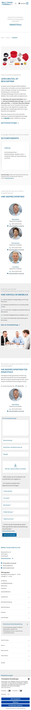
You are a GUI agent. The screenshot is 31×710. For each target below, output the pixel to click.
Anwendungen (4, 617)
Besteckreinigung (5, 607)
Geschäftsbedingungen (6, 583)
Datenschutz (4, 586)
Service (8, 37)
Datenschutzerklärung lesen (8, 531)
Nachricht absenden (9, 535)
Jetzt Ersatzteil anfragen (9, 123)
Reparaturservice (9, 178)
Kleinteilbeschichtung (6, 602)
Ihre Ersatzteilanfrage (9, 418)
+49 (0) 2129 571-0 (8, 565)
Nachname (7, 505)
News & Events (4, 650)
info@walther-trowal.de (9, 563)
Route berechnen (6, 558)
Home (2, 37)
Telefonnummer (8, 519)
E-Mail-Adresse (8, 512)
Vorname (6, 498)
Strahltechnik (4, 597)
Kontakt (3, 663)
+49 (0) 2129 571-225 (8, 568)
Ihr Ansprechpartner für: (8, 386)
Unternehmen (7, 491)
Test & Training (4, 640)
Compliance (4, 581)
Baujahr (5, 454)
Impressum (4, 588)
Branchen (3, 612)
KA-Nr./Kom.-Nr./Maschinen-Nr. (12, 447)
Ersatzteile (14, 37)
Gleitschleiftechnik (5, 592)
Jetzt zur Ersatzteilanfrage (9, 325)
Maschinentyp (7, 440)
